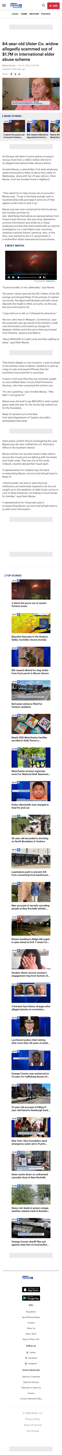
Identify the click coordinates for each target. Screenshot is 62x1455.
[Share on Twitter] (15, 74)
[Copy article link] (19, 74)
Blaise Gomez (8, 66)
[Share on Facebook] (11, 74)
